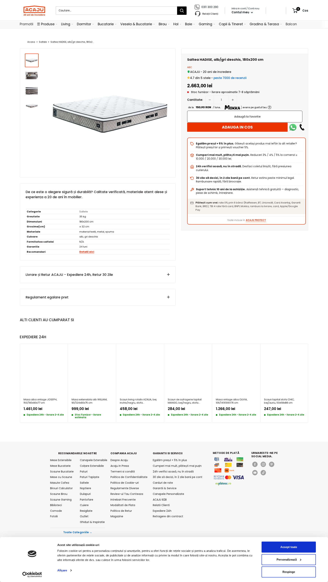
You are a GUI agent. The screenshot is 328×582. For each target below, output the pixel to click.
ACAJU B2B (160, 500)
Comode (56, 511)
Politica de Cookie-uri (124, 483)
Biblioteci (56, 505)
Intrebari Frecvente (123, 500)
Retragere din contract (168, 516)
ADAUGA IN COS (237, 127)
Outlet (84, 516)
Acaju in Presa (119, 466)
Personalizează (287, 559)
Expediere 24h (162, 511)
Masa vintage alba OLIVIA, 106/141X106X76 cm (232, 401)
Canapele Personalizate (168, 494)
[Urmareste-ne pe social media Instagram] (263, 464)
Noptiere (85, 488)
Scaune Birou (58, 494)
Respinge (288, 571)
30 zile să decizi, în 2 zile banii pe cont (177, 477)
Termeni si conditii (122, 471)
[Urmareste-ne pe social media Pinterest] (271, 464)
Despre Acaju (119, 460)
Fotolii (54, 516)
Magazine (116, 516)
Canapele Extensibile (92, 460)
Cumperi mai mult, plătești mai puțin (177, 466)
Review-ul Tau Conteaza (126, 494)
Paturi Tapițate (89, 477)
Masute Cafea (59, 483)
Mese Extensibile (61, 460)
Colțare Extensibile (92, 466)
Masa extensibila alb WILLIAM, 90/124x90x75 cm (89, 401)
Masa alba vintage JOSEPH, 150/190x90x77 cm (40, 401)
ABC (189, 67)
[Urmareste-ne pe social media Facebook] (255, 464)
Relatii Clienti (161, 505)
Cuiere (84, 505)
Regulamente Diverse (124, 488)
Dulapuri (85, 494)
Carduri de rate (163, 483)
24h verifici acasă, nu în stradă (173, 471)
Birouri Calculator (61, 488)
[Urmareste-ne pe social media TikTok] (263, 472)
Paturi (84, 471)
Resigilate (86, 511)
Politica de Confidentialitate (128, 477)
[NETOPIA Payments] (229, 477)
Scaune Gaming (61, 500)
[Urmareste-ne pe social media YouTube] (255, 472)
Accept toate (288, 547)
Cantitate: (195, 100)
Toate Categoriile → (77, 532)
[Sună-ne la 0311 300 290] (302, 127)
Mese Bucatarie (60, 466)
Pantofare (86, 500)
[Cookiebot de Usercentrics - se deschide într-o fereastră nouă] (32, 574)
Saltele (43, 41)
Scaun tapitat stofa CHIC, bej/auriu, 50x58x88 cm (279, 401)
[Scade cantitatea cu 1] (210, 100)
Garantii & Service (165, 488)
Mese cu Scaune (61, 477)
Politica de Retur (121, 511)
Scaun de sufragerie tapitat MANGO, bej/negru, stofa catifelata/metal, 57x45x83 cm (186, 401)
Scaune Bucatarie (62, 471)
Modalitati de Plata (122, 505)
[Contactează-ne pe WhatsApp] (293, 127)
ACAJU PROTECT (256, 220)
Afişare (62, 570)
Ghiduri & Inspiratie (92, 522)
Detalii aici (86, 252)
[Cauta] (182, 10)
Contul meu (241, 12)
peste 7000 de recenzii (230, 78)
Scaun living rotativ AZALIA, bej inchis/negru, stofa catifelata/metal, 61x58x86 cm (138, 401)
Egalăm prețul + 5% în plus (170, 460)
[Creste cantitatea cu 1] (233, 100)
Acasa (31, 41)
